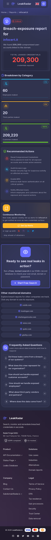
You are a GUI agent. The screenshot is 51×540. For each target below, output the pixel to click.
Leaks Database (10, 465)
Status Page (9, 460)
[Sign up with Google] (19, 231)
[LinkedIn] (33, 536)
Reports (12, 12)
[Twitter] (23, 536)
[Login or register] (43, 3)
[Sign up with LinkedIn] (28, 231)
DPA (31, 494)
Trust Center (34, 513)
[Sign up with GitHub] (23, 231)
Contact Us (8, 489)
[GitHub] (13, 536)
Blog (5, 484)
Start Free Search (27, 283)
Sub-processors (36, 503)
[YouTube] (28, 536)
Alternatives (34, 465)
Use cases (33, 455)
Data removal (35, 518)
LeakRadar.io (17, 530)
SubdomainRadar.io (12, 494)
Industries (33, 460)
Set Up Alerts (27, 225)
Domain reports (35, 470)
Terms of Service (36, 484)
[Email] (38, 536)
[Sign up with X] (33, 231)
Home (4, 12)
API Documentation (12, 455)
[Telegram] (18, 536)
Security (32, 508)
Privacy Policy (35, 489)
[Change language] (37, 4)
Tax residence (35, 499)
